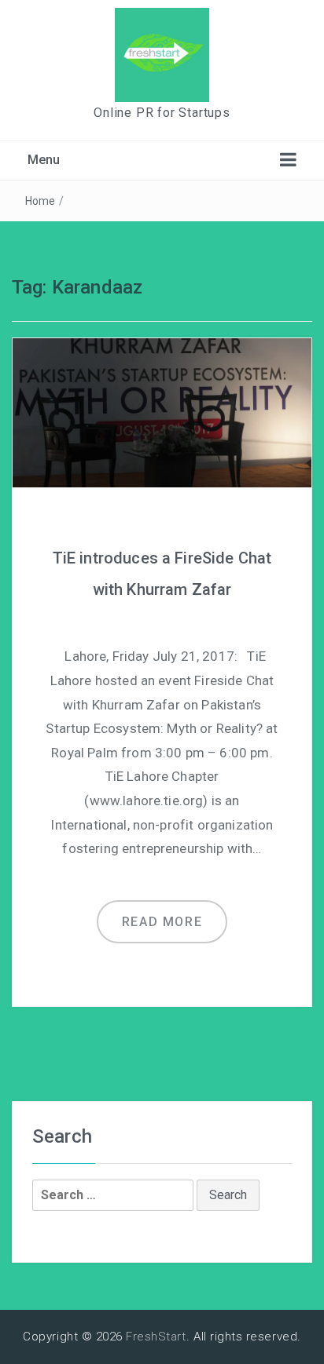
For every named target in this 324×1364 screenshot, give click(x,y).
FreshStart (156, 1336)
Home (40, 201)
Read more (162, 921)
